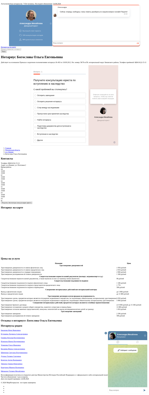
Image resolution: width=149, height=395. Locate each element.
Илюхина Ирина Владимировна (13, 341)
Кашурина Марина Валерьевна (12, 367)
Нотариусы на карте (8, 47)
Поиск (4, 51)
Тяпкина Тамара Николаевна (11, 364)
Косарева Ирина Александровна (13, 349)
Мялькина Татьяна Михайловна (13, 371)
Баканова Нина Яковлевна (11, 330)
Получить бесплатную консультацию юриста (16, 203)
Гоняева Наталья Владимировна (13, 338)
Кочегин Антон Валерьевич (11, 360)
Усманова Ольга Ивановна (11, 345)
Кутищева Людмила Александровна (14, 334)
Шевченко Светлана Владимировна (14, 353)
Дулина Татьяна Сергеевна (11, 356)
